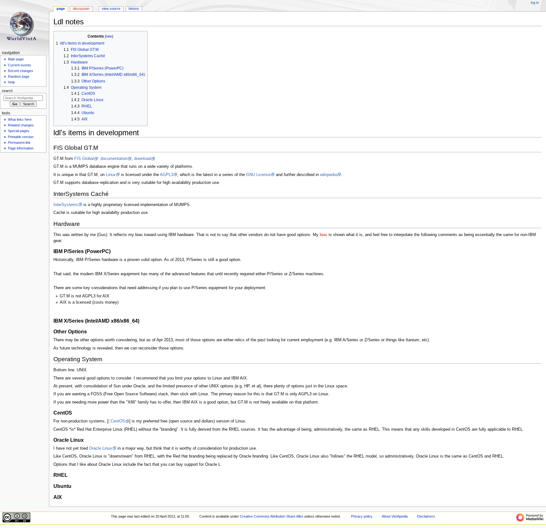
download (142, 158)
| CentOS (116, 421)
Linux (111, 175)
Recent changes (20, 71)
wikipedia (328, 175)
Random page (18, 76)
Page (61, 8)
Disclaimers (426, 516)
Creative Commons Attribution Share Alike (271, 516)
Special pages (18, 131)
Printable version (20, 137)
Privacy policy (362, 516)
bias (323, 235)
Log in (535, 2)
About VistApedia (395, 516)
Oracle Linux (100, 448)
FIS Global (84, 158)
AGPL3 (166, 175)
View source (111, 8)
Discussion (81, 8)
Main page (16, 59)
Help (11, 82)
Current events (19, 65)
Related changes (21, 125)
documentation (113, 158)
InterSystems (65, 205)
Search (7, 91)
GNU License (258, 175)
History (134, 8)
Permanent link (19, 142)
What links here (20, 119)
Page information (20, 148)
